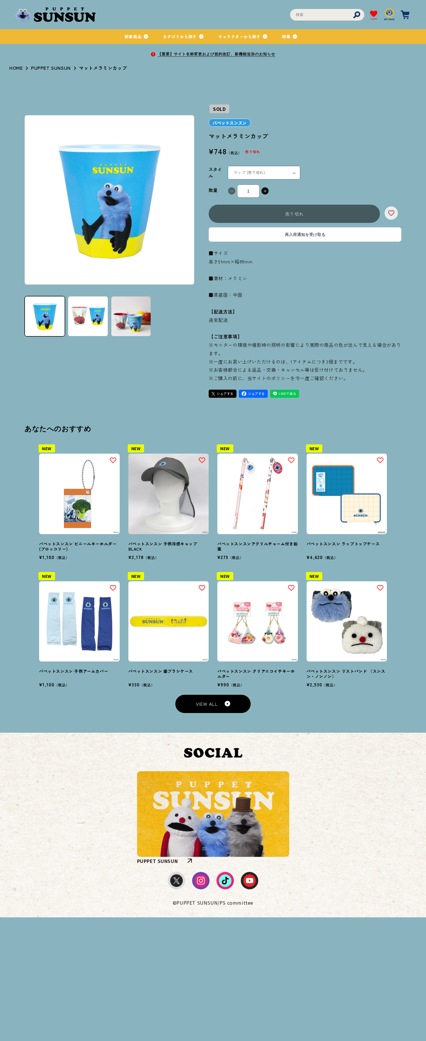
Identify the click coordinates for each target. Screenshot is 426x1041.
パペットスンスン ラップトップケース (343, 543)
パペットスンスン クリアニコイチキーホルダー (256, 673)
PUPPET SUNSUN (51, 67)
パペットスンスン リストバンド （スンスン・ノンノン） (346, 673)
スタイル (215, 172)
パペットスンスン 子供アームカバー (73, 671)
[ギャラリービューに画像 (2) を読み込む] (88, 316)
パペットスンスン (230, 123)
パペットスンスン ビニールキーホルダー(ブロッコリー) (77, 546)
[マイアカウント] (389, 14)
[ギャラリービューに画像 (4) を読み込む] (131, 316)
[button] (137, 36)
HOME (16, 67)
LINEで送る (287, 393)
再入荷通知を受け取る (305, 234)
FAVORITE (373, 19)
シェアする (225, 393)
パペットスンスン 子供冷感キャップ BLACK (162, 546)
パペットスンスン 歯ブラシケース (160, 671)
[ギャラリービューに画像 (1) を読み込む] (45, 316)
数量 (213, 190)
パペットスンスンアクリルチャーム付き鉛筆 (257, 546)
